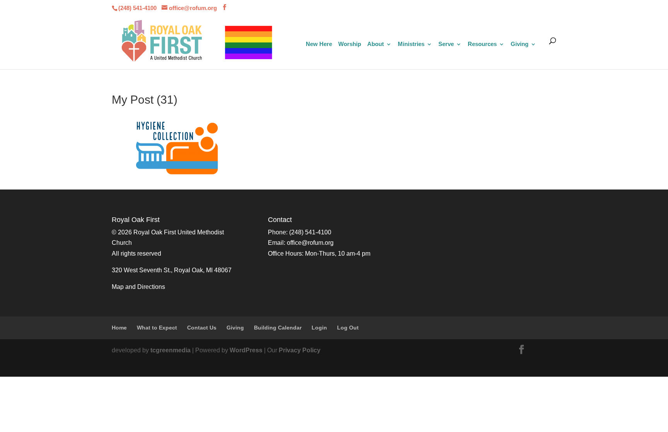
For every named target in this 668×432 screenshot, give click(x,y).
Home (119, 327)
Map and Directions (138, 286)
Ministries (411, 44)
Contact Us (201, 327)
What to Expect (157, 327)
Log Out (348, 327)
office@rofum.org (310, 242)
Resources (482, 44)
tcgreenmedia (170, 350)
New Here (319, 44)
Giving (519, 44)
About (375, 44)
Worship (349, 44)
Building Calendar (278, 327)
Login (319, 327)
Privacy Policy (299, 350)
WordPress (246, 350)
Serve (446, 44)
